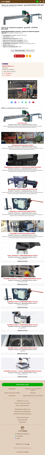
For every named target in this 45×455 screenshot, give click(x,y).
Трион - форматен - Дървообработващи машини (22, 255)
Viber (18, 438)
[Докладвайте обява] (27, 56)
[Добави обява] (37, 1)
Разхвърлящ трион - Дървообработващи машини (22, 301)
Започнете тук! (22, 384)
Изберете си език (21, 444)
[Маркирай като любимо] (30, 56)
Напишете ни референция (22, 411)
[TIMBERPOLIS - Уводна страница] (5, 1)
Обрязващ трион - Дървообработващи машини (22, 348)
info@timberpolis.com (23, 434)
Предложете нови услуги (22, 409)
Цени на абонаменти (22, 405)
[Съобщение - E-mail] (33, 102)
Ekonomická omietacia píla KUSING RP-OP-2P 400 (22, 189)
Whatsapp (20, 436)
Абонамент (12, 395)
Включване (12, 388)
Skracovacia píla (22, 123)
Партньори (22, 422)
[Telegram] (22, 102)
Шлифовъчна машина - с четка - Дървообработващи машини (22, 278)
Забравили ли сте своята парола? (33, 389)
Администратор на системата (33, 395)
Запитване (20, 56)
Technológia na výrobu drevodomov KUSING (22, 233)
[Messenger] (15, 102)
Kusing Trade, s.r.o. (8, 66)
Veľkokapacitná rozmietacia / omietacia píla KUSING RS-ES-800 (22, 167)
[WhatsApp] (26, 102)
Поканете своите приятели (22, 414)
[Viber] (30, 102)
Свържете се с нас (22, 401)
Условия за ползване (22, 452)
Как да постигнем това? (12, 393)
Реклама (33, 393)
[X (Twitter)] (18, 102)
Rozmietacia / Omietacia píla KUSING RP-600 (22, 211)
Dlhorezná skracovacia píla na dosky (22, 145)
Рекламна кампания (23, 417)
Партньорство (22, 420)
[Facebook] (12, 102)
